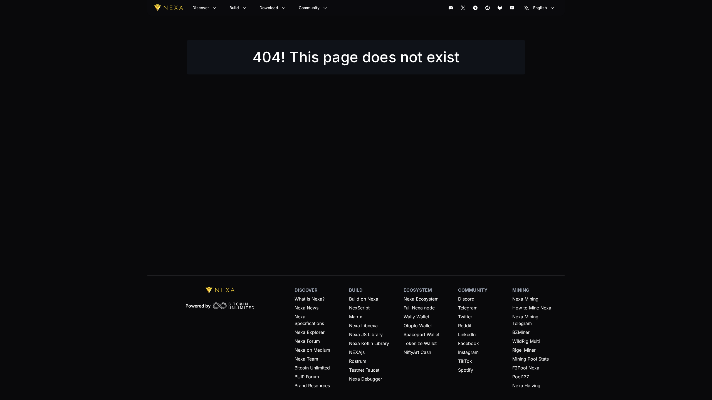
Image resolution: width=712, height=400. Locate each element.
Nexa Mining (525, 299)
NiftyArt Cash (417, 352)
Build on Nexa (363, 299)
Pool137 (520, 376)
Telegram (468, 308)
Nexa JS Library (366, 334)
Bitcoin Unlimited (312, 368)
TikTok (465, 361)
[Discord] (450, 7)
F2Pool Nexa (525, 368)
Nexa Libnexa (363, 325)
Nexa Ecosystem (421, 299)
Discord (466, 299)
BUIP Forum (307, 376)
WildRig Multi (526, 341)
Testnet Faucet (364, 370)
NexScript (359, 308)
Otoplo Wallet (418, 325)
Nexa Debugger (365, 379)
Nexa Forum (307, 341)
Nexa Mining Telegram (525, 320)
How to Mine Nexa (531, 308)
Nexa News (306, 308)
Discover (200, 7)
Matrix (355, 316)
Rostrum (357, 361)
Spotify (465, 370)
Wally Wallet (416, 316)
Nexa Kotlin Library (369, 343)
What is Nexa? (310, 299)
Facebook (468, 343)
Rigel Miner (524, 350)
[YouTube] (512, 7)
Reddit (464, 325)
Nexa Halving (526, 385)
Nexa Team (306, 359)
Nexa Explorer (310, 332)
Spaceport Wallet (421, 334)
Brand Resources (312, 385)
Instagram (468, 352)
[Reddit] (487, 7)
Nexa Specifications (309, 320)
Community (309, 7)
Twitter (465, 316)
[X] (463, 7)
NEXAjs (357, 352)
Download (268, 7)
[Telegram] (475, 7)
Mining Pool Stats (530, 359)
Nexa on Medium (312, 350)
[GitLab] (499, 7)
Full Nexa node (419, 308)
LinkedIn (467, 334)
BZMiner (521, 332)
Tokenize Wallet (420, 343)
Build (234, 7)
